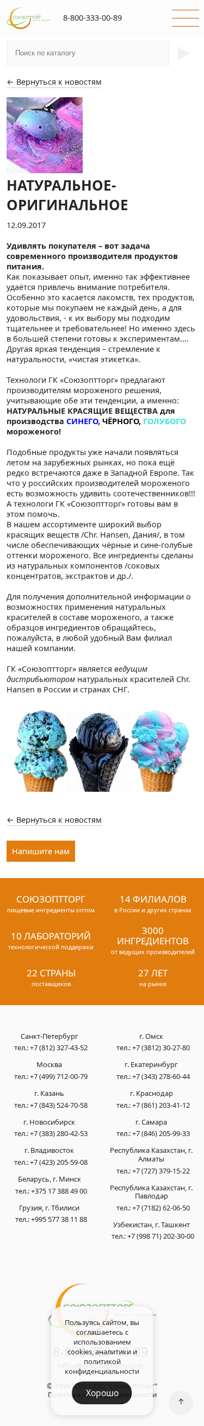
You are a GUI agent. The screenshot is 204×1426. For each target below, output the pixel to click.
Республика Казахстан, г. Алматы (151, 1154)
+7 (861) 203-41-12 (161, 1105)
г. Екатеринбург (151, 1065)
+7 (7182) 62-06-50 (161, 1208)
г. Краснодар (151, 1093)
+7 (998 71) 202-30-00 (160, 1236)
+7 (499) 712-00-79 (59, 1076)
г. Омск (151, 1036)
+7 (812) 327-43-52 (59, 1047)
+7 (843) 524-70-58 (59, 1105)
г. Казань (49, 1093)
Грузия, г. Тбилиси (49, 1208)
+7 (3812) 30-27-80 (161, 1047)
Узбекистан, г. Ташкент (151, 1225)
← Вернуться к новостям (54, 82)
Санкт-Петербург (49, 1036)
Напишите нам (41, 851)
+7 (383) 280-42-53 (59, 1133)
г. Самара (151, 1122)
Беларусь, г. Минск (49, 1179)
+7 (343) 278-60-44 (161, 1076)
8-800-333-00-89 (92, 17)
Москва (49, 1065)
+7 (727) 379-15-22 (161, 1171)
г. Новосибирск (49, 1122)
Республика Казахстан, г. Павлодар (151, 1192)
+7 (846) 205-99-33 (161, 1133)
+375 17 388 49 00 (59, 1191)
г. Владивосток (49, 1150)
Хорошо (102, 1393)
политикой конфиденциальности (102, 1366)
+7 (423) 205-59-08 (59, 1162)
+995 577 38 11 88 (59, 1219)
